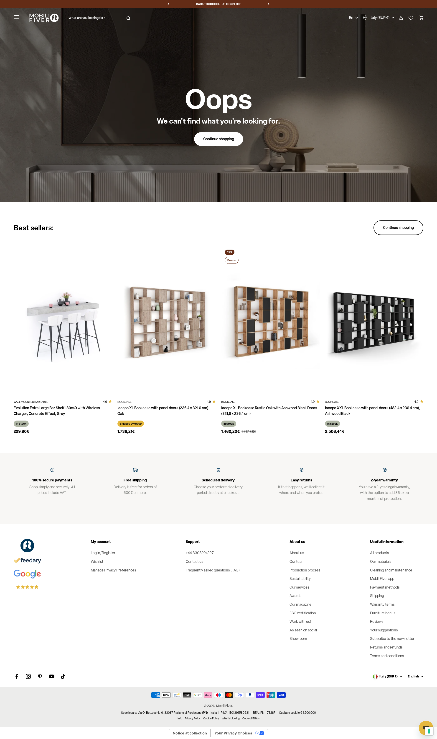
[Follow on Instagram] (28, 676)
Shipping (377, 595)
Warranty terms (382, 604)
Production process (305, 570)
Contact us (194, 561)
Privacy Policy (193, 718)
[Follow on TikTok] (63, 676)
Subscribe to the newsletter (392, 638)
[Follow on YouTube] (51, 676)
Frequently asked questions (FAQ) (213, 570)
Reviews (377, 621)
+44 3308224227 (200, 552)
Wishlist (97, 561)
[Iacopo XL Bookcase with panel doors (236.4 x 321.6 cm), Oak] (166, 320)
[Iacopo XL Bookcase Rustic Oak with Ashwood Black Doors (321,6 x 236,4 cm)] (270, 320)
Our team (297, 561)
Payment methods (385, 587)
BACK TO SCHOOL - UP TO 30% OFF (218, 4)
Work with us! (300, 621)
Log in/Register (103, 552)
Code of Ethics (251, 718)
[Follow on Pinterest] (40, 676)
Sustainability (300, 578)
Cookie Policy (211, 718)
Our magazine (300, 604)
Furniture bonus (382, 613)
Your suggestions (384, 630)
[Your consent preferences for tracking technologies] (429, 731)
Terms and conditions (387, 656)
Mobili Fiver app (382, 578)
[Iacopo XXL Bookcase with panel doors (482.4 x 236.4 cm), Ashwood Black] (374, 320)
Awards (295, 595)
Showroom (298, 638)
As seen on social (303, 630)
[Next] (269, 4)
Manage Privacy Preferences (113, 570)
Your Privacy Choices (233, 733)
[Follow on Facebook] (17, 676)
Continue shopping (218, 138)
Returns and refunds (386, 647)
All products (379, 552)
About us (297, 552)
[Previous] (168, 4)
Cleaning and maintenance (391, 570)
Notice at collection (190, 733)
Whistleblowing (231, 718)
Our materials (380, 561)
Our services (299, 587)
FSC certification (303, 613)
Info (180, 718)
